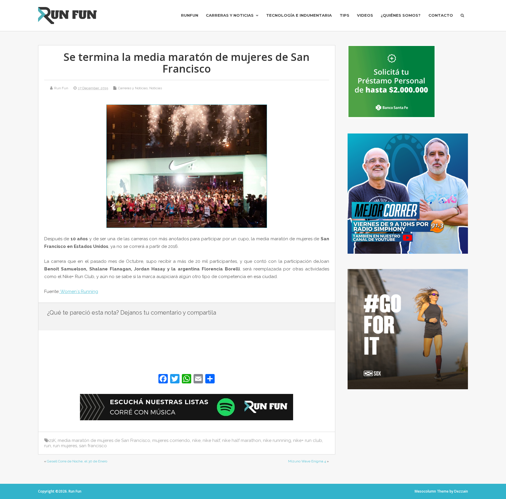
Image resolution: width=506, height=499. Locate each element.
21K (52, 440)
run (47, 445)
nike (196, 440)
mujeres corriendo (171, 440)
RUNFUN (189, 15)
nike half (211, 440)
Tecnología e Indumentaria (299, 15)
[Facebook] (163, 379)
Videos (365, 15)
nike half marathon (241, 440)
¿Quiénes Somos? (400, 15)
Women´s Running (78, 291)
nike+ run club (307, 440)
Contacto (440, 15)
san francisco (93, 445)
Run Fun (61, 88)
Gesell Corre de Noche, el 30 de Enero (77, 461)
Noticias (155, 88)
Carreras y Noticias (230, 15)
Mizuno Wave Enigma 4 (307, 461)
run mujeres (65, 445)
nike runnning (277, 440)
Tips (344, 15)
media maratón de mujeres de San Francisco (104, 440)
